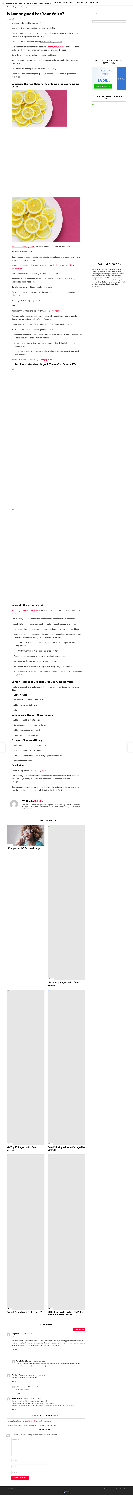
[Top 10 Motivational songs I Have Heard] (130, 747)
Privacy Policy (103, 1489)
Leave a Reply (79, 1329)
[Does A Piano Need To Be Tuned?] (25, 1232)
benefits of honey (49, 672)
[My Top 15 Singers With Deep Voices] (25, 1067)
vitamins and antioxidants (55, 776)
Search (124, 14)
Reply (13, 1356)
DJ (86, 3)
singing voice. (40, 770)
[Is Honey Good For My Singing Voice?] (2, 747)
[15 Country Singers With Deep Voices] (66, 902)
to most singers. (53, 311)
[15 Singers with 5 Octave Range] (25, 835)
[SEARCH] (126, 3)
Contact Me (114, 1489)
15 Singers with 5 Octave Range (23, 848)
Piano (50, 1144)
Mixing (80, 3)
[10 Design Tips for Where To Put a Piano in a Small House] (66, 1232)
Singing (57, 3)
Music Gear (68, 3)
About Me (94, 3)
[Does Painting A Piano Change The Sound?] (66, 1067)
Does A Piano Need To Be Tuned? (24, 1312)
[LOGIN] (130, 3)
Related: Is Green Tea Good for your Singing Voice (32, 359)
